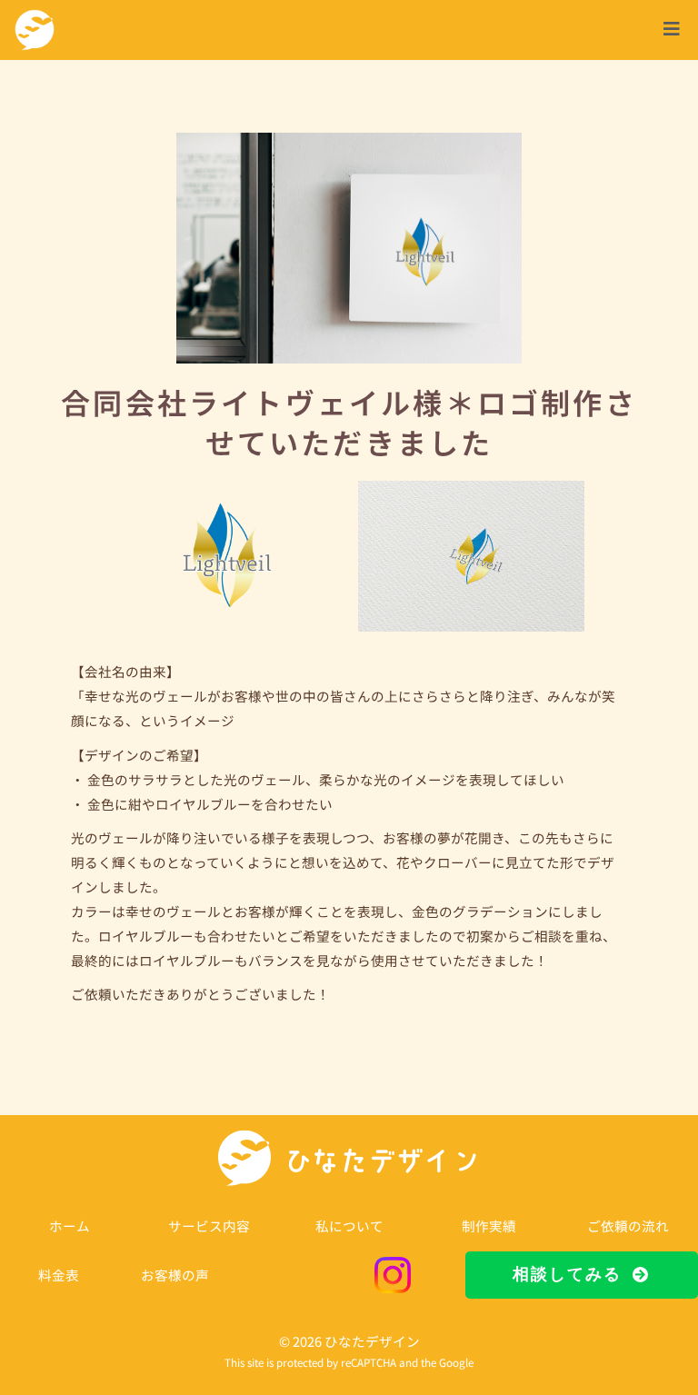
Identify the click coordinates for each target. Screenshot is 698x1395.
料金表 (58, 1274)
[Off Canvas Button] (671, 28)
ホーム (69, 1225)
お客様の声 (175, 1274)
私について (349, 1225)
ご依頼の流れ (628, 1225)
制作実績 (489, 1225)
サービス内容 (209, 1225)
